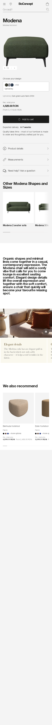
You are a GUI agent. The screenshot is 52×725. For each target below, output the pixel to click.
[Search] (47, 9)
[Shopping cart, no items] (47, 4)
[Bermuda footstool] (18, 408)
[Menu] (4, 4)
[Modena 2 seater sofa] (18, 207)
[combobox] (26, 9)
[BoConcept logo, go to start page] (26, 4)
